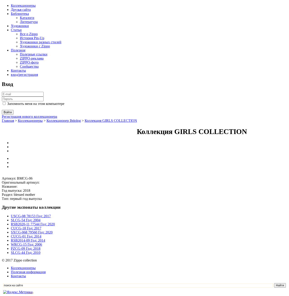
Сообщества (29, 66)
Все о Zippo (29, 34)
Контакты (18, 70)
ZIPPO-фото (29, 62)
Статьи (16, 30)
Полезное (18, 50)
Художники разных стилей (40, 42)
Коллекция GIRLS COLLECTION (111, 121)
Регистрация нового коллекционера (29, 116)
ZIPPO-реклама (32, 58)
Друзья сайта (21, 10)
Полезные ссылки (33, 54)
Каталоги (27, 18)
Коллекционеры (23, 5)
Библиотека (20, 14)
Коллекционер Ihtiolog (64, 121)
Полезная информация (28, 272)
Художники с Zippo (35, 46)
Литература (29, 22)
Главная (8, 121)
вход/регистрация (24, 74)
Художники (20, 26)
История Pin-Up (32, 38)
